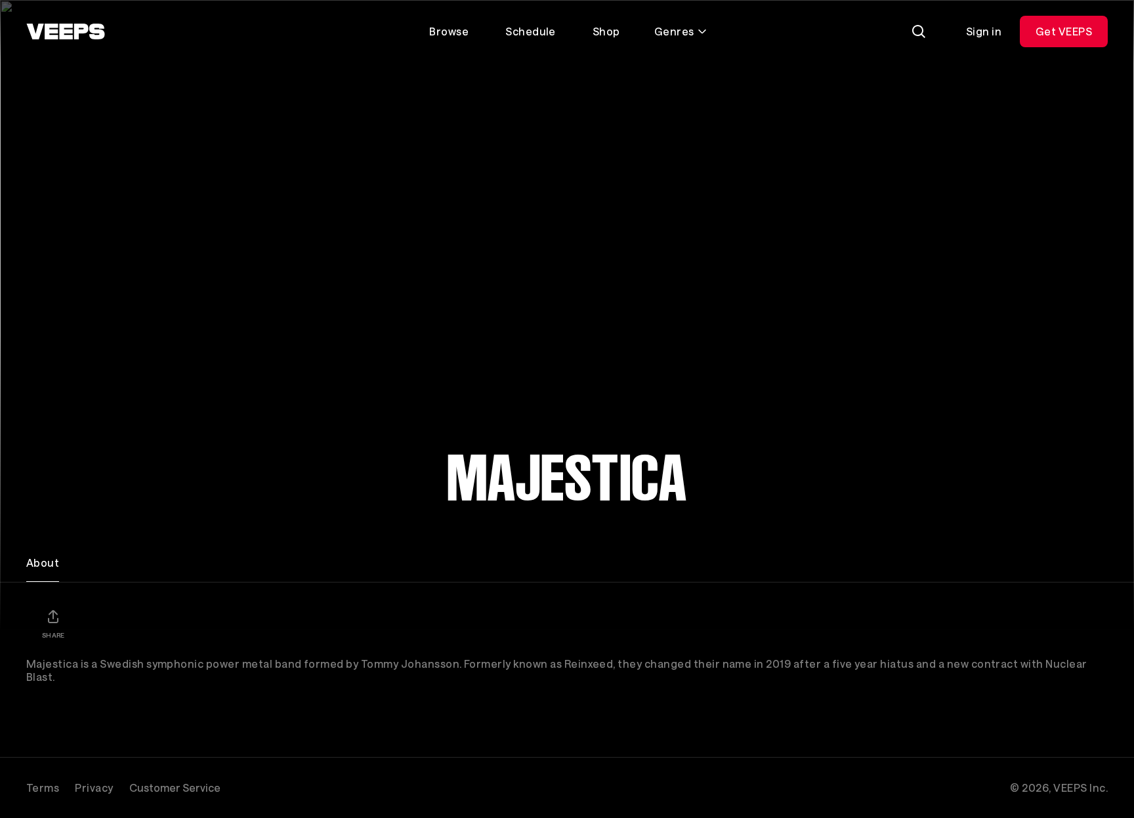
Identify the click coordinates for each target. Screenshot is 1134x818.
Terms (42, 787)
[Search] (918, 31)
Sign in (983, 31)
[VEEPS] (65, 31)
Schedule (530, 31)
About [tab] (42, 562)
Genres (674, 31)
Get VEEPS (1064, 31)
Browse (449, 31)
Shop (606, 31)
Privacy (94, 787)
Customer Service (174, 787)
